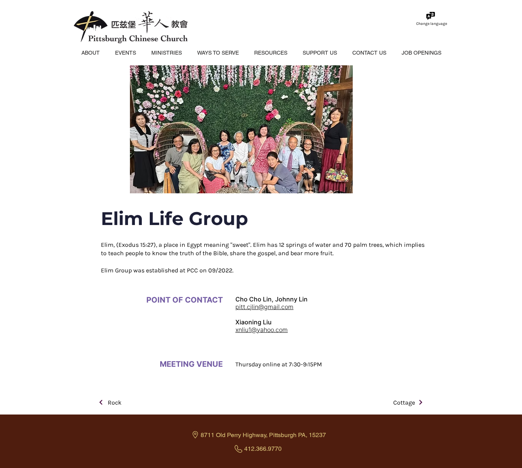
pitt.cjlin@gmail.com (264, 307)
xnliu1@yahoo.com (261, 330)
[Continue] (101, 402)
